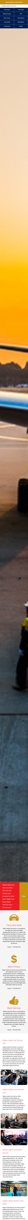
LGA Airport (21, 9)
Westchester (21, 22)
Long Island (7, 22)
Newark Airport (7, 14)
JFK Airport (7, 9)
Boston (21, 26)
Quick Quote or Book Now (14, 2)
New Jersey (7, 18)
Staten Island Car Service (9, 6)
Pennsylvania (21, 18)
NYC (21, 14)
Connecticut (7, 26)
